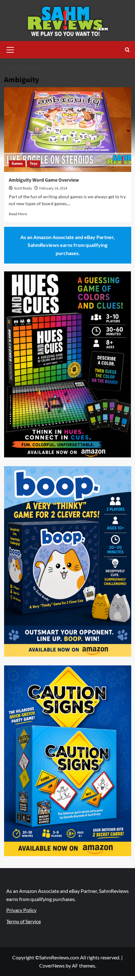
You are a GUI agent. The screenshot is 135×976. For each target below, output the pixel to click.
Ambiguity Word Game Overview (44, 180)
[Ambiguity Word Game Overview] (67, 129)
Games (17, 163)
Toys (33, 163)
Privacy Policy (21, 910)
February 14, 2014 (53, 188)
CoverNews (52, 965)
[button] (10, 49)
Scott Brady (23, 188)
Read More (18, 213)
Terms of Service (23, 921)
